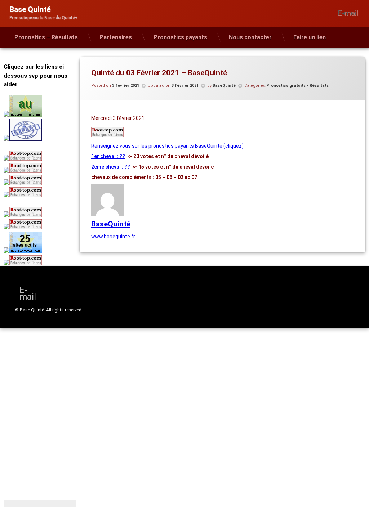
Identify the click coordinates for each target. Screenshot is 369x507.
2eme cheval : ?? (110, 167)
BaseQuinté (224, 85)
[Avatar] (107, 214)
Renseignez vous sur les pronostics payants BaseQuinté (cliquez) (167, 146)
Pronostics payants (180, 37)
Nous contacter (250, 37)
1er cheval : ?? (108, 156)
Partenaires (115, 37)
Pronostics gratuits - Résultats (297, 85)
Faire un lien (309, 37)
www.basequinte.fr (113, 236)
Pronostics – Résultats (46, 37)
